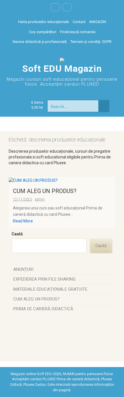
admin (40, 199)
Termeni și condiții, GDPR (91, 41)
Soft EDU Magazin (62, 68)
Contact (79, 22)
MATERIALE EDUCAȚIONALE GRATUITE (50, 289)
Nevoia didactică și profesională (40, 41)
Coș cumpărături (42, 32)
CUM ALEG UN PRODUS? (44, 191)
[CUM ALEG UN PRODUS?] (33, 179)
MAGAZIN (97, 22)
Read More (23, 221)
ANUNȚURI (23, 269)
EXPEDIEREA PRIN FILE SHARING (44, 279)
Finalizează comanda (77, 32)
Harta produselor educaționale (43, 22)
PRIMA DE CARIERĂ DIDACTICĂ (43, 308)
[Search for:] (73, 106)
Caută (17, 234)
